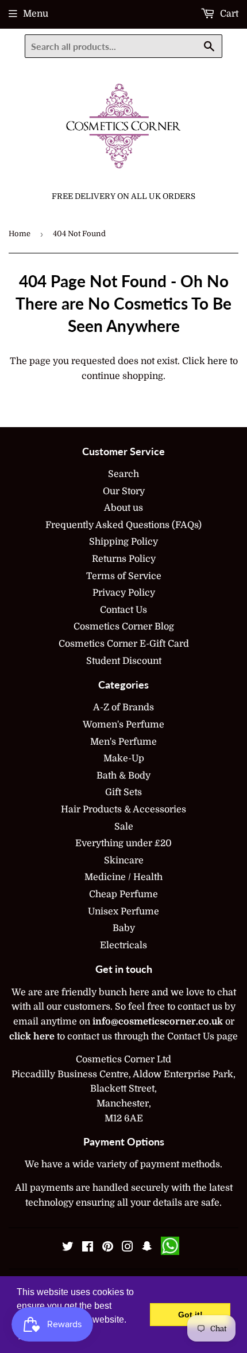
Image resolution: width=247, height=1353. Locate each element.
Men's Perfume (123, 742)
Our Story (124, 491)
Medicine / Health (123, 877)
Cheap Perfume (123, 894)
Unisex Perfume (123, 911)
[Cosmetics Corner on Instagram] (127, 1248)
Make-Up (123, 758)
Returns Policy (124, 559)
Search (123, 474)
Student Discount (123, 661)
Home (19, 233)
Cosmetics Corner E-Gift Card (124, 644)
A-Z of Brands (123, 707)
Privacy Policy (123, 593)
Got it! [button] (190, 1314)
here (217, 361)
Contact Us (123, 610)
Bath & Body (123, 776)
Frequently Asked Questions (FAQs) (123, 525)
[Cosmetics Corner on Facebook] (88, 1248)
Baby (124, 928)
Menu (35, 14)
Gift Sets (123, 792)
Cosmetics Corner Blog (124, 626)
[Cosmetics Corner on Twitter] (68, 1248)
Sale (123, 827)
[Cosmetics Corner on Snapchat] (147, 1248)
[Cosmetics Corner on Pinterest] (108, 1248)
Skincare (124, 860)
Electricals (123, 945)
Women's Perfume (123, 724)
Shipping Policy (123, 542)
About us (123, 508)
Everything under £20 (123, 843)
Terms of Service (123, 576)
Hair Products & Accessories (123, 809)
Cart (228, 14)
